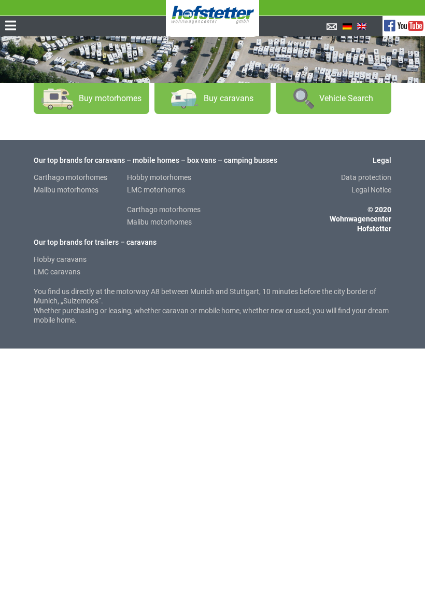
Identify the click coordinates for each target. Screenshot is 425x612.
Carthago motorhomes (70, 177)
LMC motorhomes (156, 190)
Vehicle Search (346, 98)
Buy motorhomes (110, 98)
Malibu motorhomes (66, 190)
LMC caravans (57, 272)
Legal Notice (371, 190)
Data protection (366, 177)
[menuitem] (347, 26)
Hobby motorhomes (159, 177)
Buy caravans (228, 98)
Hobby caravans (60, 259)
